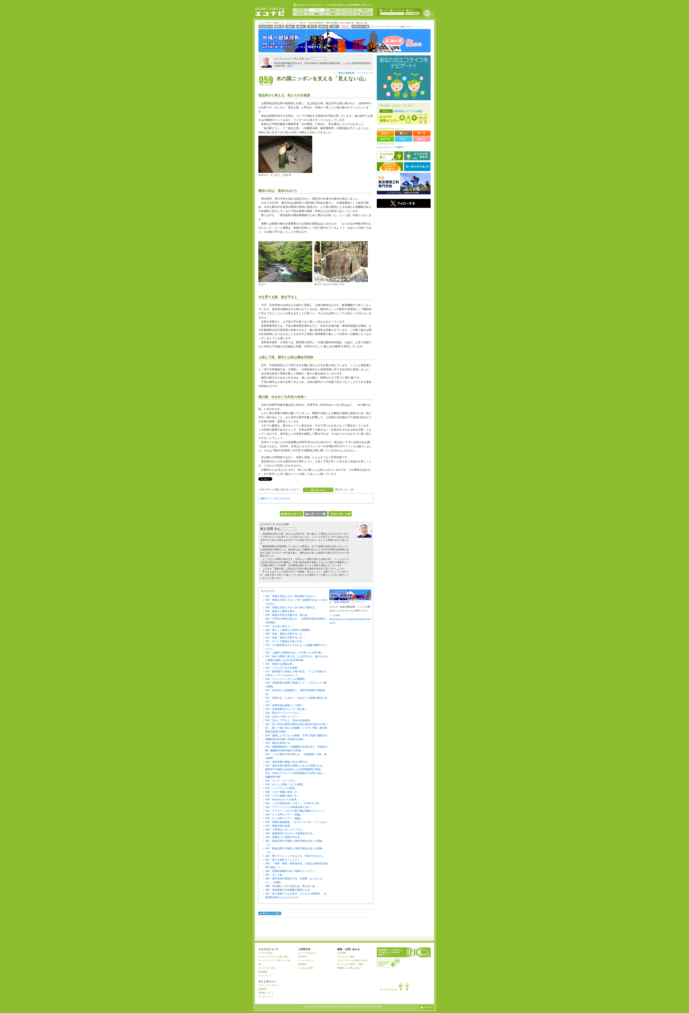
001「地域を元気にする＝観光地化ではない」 (291, 596)
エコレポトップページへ (266, 27)
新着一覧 (279, 27)
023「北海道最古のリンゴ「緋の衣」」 (287, 709)
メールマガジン (305, 960)
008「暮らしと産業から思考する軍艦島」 (288, 630)
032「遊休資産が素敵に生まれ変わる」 (287, 761)
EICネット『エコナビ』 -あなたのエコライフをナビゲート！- (270, 11)
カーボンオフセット (417, 166)
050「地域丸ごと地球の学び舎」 (283, 837)
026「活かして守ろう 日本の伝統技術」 (288, 720)
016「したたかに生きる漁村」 (282, 667)
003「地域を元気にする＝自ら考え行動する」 (291, 607)
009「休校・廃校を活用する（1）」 (285, 633)
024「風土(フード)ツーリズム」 (283, 712)
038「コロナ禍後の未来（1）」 (283, 791)
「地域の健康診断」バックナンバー (354, 73)
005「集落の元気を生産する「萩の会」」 (288, 614)
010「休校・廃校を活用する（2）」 (285, 637)
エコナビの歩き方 (417, 155)
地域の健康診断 (316, 23)
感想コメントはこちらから (275, 498)
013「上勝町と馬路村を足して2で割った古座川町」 (294, 652)
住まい (290, 27)
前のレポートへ (291, 513)
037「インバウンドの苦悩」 (281, 788)
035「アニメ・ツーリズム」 (281, 780)
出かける (323, 27)
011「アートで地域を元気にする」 (284, 641)
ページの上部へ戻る (426, 1007)
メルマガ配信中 (390, 166)
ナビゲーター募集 (395, 27)
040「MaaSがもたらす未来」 (282, 799)
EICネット (428, 13)
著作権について (265, 992)
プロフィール (317, 59)
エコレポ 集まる (402, 42)
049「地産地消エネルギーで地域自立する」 (290, 833)
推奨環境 (302, 964)
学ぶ (334, 27)
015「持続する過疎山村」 (280, 663)
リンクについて (265, 996)
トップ (300, 10)
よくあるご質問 (305, 968)
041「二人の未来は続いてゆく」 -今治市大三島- (292, 803)
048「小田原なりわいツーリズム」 (285, 829)
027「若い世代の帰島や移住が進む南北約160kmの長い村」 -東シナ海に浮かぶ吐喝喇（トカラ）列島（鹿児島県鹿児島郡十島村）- (296, 728)
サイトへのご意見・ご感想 (350, 964)
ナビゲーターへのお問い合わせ (352, 960)
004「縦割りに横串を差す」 (281, 611)
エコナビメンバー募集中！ (392, 147)
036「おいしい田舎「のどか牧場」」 (286, 784)
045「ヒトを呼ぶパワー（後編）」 (285, 818)
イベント (349, 14)
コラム (317, 10)
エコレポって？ (378, 27)
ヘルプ (383, 10)
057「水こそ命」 (275, 874)
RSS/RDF (302, 956)
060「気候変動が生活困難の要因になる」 (288, 889)
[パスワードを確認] (413, 111)
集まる (303, 23)
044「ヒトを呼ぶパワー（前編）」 (285, 814)
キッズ (300, 14)
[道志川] (285, 281)
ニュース (349, 10)
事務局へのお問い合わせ (349, 968)
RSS (409, 10)
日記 (333, 14)
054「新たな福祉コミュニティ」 (283, 859)
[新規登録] (398, 111)
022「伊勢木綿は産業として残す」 (285, 705)
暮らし (301, 27)
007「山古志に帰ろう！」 (280, 626)
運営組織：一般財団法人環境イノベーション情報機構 (388, 962)
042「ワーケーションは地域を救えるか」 (288, 807)
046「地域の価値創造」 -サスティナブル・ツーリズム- (296, 822)
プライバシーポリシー (269, 985)
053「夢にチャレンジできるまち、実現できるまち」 (295, 855)
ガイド (365, 10)
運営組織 (262, 972)
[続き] (290, 66)
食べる (312, 27)
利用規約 (262, 989)
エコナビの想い (390, 155)
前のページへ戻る (270, 914)
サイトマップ (397, 10)
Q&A (333, 10)
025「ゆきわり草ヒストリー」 (282, 716)
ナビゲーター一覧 (360, 27)
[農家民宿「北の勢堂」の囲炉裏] (285, 172)
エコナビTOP (264, 23)
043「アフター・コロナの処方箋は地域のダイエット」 (296, 810)
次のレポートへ (340, 513)
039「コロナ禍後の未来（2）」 (283, 795)
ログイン (386, 111)
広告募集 (341, 953)
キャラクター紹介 (267, 968)
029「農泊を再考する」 (278, 743)
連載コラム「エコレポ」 (285, 23)
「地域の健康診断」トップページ (348, 602)
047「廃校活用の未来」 (278, 825)
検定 (317, 14)
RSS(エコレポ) (408, 27)
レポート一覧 (315, 513)
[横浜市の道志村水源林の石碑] (341, 281)
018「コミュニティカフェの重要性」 (286, 678)
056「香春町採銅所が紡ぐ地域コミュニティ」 (291, 871)
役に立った (318, 490)
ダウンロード (365, 14)
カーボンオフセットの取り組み (273, 956)
